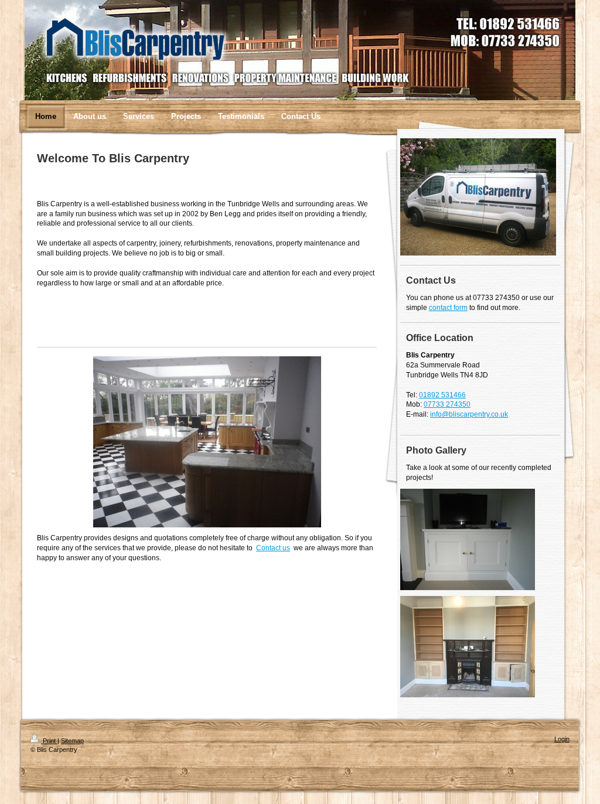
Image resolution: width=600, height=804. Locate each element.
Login (562, 738)
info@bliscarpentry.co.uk (469, 414)
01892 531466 (442, 395)
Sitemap (72, 740)
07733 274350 (447, 404)
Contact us (273, 548)
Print (49, 740)
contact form (448, 308)
